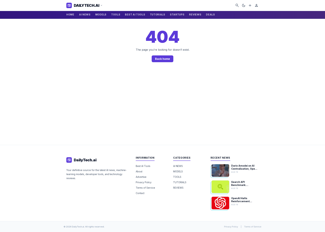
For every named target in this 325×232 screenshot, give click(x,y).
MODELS (100, 14)
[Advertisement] (162, 107)
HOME (70, 14)
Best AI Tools (143, 166)
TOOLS (115, 14)
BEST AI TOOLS (135, 14)
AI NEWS (85, 14)
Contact (140, 193)
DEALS (210, 14)
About (139, 171)
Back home (162, 58)
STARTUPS (177, 14)
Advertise (141, 176)
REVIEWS (195, 14)
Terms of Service (145, 187)
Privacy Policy (143, 182)
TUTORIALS (157, 14)
